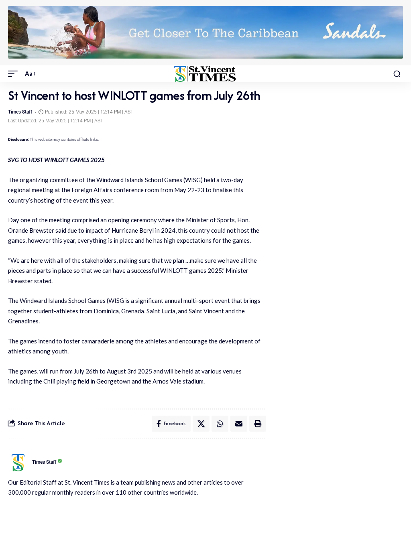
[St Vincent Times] (205, 73)
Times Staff (20, 112)
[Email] (238, 424)
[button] (15, 74)
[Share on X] (201, 424)
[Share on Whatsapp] (220, 424)
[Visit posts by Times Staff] (18, 463)
